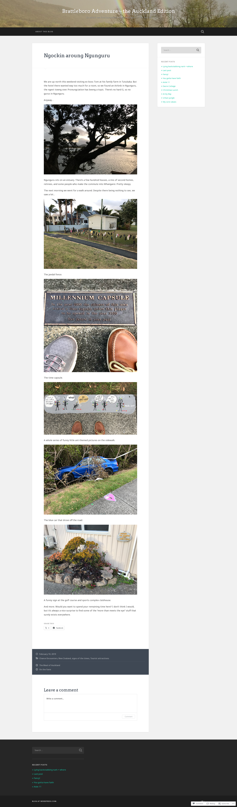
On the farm (45, 669)
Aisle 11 (166, 82)
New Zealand (65, 658)
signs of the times (80, 658)
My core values (169, 102)
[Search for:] (181, 50)
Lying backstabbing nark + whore (178, 66)
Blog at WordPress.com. (44, 801)
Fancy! (165, 74)
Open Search (202, 31)
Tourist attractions (99, 658)
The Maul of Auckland (49, 665)
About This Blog (44, 31)
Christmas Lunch (170, 90)
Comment (128, 716)
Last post (167, 70)
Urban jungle (169, 98)
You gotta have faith (172, 78)
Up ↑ (203, 801)
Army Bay (167, 94)
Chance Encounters (48, 658)
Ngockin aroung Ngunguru (77, 55)
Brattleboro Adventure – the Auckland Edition (118, 11)
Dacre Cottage (169, 86)
